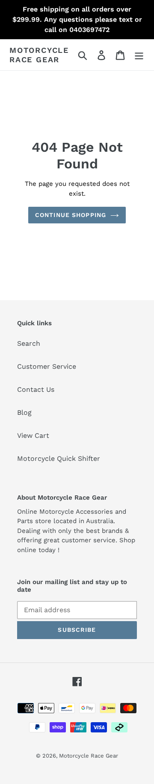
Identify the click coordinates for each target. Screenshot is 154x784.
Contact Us (35, 389)
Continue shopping (70, 214)
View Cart (33, 435)
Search (28, 343)
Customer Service (46, 366)
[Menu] (139, 54)
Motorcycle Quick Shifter (58, 458)
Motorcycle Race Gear (39, 55)
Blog (24, 412)
